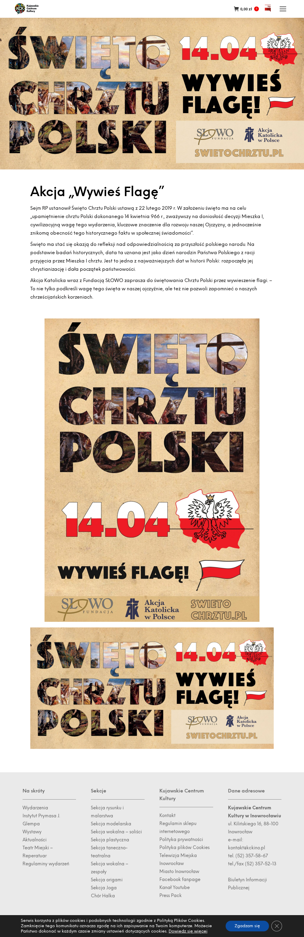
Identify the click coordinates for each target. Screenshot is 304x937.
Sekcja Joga (104, 887)
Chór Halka (103, 895)
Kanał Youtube (174, 887)
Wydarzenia (35, 808)
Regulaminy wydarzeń (46, 863)
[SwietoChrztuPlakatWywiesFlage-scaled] (152, 470)
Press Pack (170, 895)
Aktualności (35, 840)
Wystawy (32, 832)
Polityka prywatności (181, 839)
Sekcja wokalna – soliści (116, 832)
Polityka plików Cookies (184, 847)
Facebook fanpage (179, 879)
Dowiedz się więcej (188, 931)
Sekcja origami (107, 879)
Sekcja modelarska (111, 824)
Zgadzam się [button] (247, 925)
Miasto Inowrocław (179, 871)
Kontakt (167, 815)
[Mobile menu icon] (283, 9)
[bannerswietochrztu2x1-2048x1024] (151, 688)
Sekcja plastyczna (110, 840)
